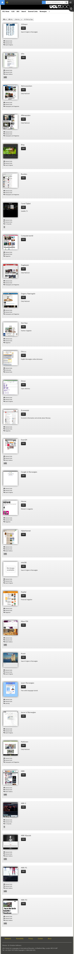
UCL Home (5, 11)
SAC (18, 11)
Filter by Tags (29, 19)
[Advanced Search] (44, 2)
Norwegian (43, 11)
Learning (7, 703)
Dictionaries (8, 370)
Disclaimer (8, 938)
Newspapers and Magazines (12, 106)
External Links (33, 11)
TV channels (8, 224)
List (6, 19)
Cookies (40, 938)
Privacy (30, 938)
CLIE (12, 11)
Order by (17, 19)
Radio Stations (9, 74)
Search (23, 11)
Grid (11, 19)
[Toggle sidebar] (71, 8)
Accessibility (19, 938)
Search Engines (9, 44)
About (49, 938)
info (23, 28)
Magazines (7, 256)
